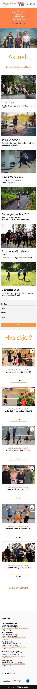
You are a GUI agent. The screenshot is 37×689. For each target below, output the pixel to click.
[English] (22, 3)
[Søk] (27, 4)
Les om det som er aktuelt (18, 67)
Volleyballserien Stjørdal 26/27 (18, 372)
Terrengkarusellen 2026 (15, 214)
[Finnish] (19, 5)
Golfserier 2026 (11, 289)
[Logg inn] (31, 4)
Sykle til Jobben (11, 139)
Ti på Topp (8, 102)
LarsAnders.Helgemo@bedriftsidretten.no (15, 628)
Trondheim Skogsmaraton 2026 (18, 567)
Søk (18, 325)
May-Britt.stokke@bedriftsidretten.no (14, 647)
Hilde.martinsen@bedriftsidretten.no (13, 637)
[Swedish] (22, 5)
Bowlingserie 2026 (12, 177)
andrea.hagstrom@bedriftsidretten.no (14, 656)
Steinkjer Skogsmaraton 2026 (18, 489)
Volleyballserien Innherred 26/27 (18, 411)
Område (4, 304)
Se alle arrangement (18, 588)
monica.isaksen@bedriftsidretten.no (13, 664)
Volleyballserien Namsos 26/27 (18, 450)
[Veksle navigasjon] (34, 4)
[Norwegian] (19, 3)
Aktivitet (4, 313)
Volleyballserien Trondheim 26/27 (18, 528)
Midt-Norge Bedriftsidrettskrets (18, 370)
